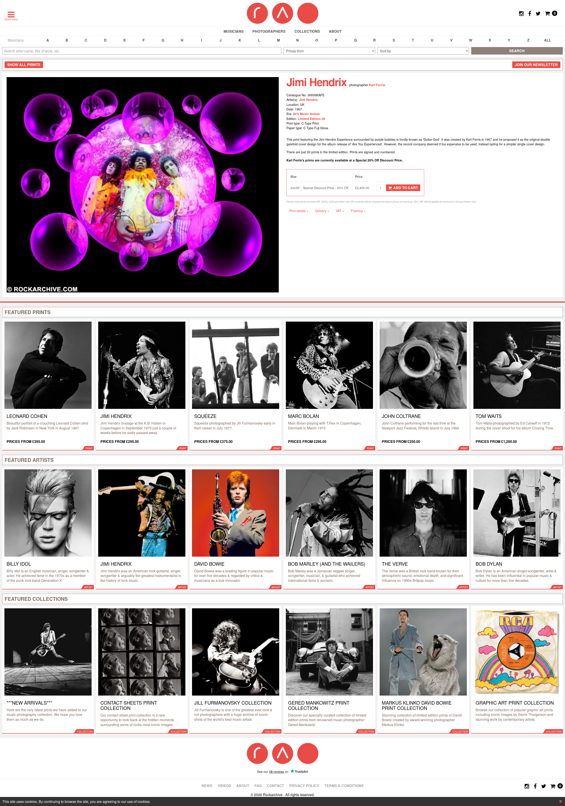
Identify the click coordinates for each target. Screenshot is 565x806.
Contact (275, 785)
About (335, 31)
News (207, 785)
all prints (23, 64)
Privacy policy (304, 785)
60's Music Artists (306, 114)
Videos (224, 785)
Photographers (269, 31)
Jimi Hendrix (308, 99)
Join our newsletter (536, 64)
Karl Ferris (377, 85)
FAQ (258, 785)
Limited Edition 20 (311, 118)
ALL (547, 40)
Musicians (234, 31)
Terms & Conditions (344, 785)
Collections (307, 31)
